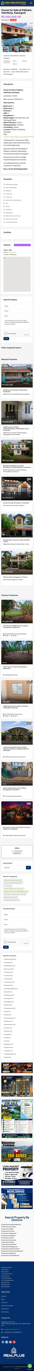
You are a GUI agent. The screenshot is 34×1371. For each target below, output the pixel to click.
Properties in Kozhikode (8, 1244)
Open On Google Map (22, 245)
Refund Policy (5, 1312)
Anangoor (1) (8, 962)
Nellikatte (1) (8, 1021)
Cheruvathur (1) (9, 982)
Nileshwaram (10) (10, 1024)
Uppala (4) (7, 1057)
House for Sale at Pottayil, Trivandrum (16, 503)
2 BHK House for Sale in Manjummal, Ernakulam (15, 390)
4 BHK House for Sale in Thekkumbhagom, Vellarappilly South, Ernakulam (16, 428)
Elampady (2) (8, 985)
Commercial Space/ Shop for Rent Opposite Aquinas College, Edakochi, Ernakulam (16, 748)
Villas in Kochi (5, 1271)
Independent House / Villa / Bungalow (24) (16, 891)
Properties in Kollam (7, 1242)
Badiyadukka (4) (9, 965)
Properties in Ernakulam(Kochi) (11, 1224)
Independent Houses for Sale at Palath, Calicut (16, 540)
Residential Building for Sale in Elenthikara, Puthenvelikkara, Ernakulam (17, 466)
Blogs (3, 1299)
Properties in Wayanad (8, 1253)
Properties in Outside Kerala (10, 1255)
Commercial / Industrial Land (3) (13, 880)
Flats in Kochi (4, 1269)
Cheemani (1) (8, 972)
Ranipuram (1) (8, 1047)
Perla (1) (7, 1041)
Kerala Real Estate (21, 1366)
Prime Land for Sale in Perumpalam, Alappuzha (15, 667)
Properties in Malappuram (9, 1246)
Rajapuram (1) (8, 1044)
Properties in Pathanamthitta (10, 1249)
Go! (28, 867)
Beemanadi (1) (9, 969)
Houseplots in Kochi (6, 1274)
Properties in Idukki (7, 1229)
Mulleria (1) (7, 1015)
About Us (3, 1296)
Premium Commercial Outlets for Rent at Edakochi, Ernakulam (17, 828)
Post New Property (6, 1278)
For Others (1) (8, 886)
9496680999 (12, 252)
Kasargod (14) (8, 998)
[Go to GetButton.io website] (30, 1369)
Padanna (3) (8, 1028)
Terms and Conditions (7, 1305)
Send (6, 338)
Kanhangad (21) (9, 995)
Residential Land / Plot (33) (11, 900)
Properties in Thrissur (8, 1231)
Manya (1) (7, 1011)
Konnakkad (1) (9, 1001)
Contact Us (4, 1302)
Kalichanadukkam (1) (11, 988)
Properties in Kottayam (8, 1226)
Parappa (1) (8, 1034)
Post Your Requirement (7, 1280)
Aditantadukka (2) (10, 959)
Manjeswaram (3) (9, 1008)
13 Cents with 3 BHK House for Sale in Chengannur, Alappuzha (15, 626)
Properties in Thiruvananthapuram (12, 1251)
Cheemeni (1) (8, 975)
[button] (31, 24)
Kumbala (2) (8, 1005)
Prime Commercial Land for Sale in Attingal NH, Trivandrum (14, 789)
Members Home (5, 1284)
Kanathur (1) (8, 992)
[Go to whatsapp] (30, 1366)
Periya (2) (7, 1037)
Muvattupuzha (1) (10, 1018)
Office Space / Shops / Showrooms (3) (14, 894)
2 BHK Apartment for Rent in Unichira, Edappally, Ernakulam (16, 707)
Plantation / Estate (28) (10, 897)
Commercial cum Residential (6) (13, 883)
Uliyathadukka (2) (10, 1054)
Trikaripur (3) (8, 1050)
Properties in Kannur (7, 1238)
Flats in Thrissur (5, 1276)
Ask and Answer (5, 1286)
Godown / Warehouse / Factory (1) (13, 888)
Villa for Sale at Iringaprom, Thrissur (15, 577)
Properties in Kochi (6, 1267)
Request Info (17, 853)
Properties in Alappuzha (8, 1233)
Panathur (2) (8, 1031)
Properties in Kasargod (8, 1240)
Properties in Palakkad (8, 1235)
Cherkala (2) (8, 979)
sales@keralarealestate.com (11, 1329)
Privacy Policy (5, 1308)
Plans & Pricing (5, 1282)
